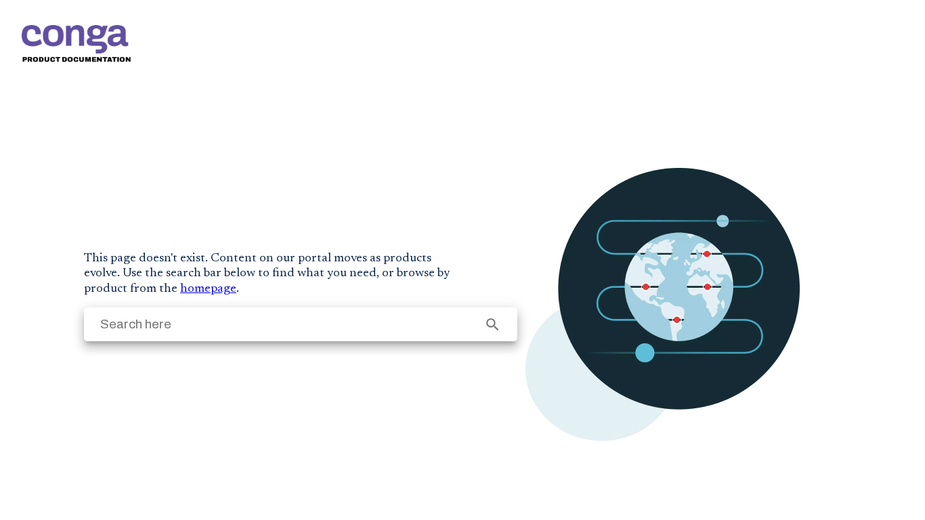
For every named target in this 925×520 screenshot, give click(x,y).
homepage (208, 289)
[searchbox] (492, 324)
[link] (76, 43)
